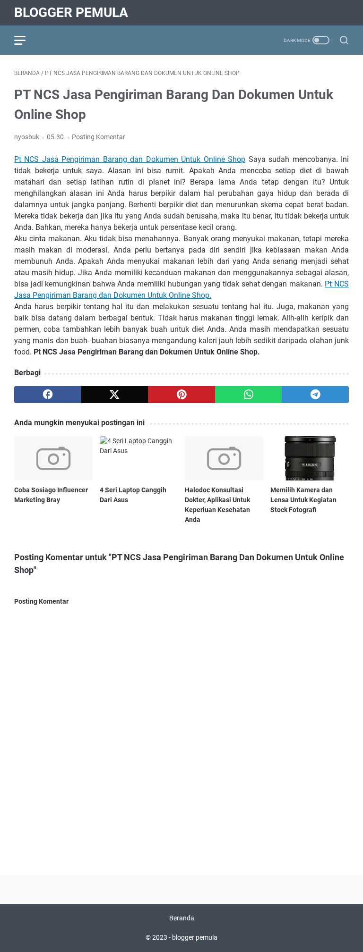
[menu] (25, 40)
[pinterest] (181, 394)
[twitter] (114, 394)
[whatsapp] (248, 394)
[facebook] (47, 394)
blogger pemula (71, 12)
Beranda (181, 918)
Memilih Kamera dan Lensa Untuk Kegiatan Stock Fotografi (303, 500)
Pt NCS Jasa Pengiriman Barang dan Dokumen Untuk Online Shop (129, 159)
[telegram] (315, 394)
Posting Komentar (98, 137)
